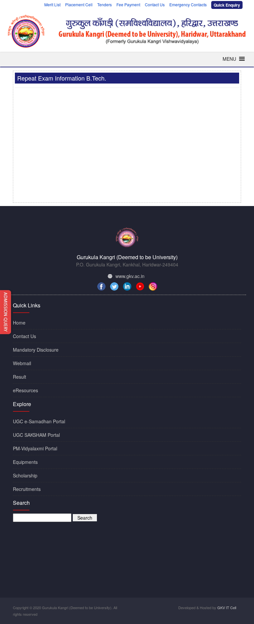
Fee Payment (128, 4)
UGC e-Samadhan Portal (39, 421)
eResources (25, 390)
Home (19, 322)
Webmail (22, 363)
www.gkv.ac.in (130, 276)
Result (19, 376)
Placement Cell (79, 4)
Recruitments (27, 489)
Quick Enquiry (226, 5)
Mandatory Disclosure (36, 349)
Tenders (104, 4)
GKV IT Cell (226, 607)
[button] (229, 58)
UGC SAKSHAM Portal (36, 435)
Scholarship (25, 475)
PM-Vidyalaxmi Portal (35, 448)
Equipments (25, 462)
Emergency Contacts (188, 4)
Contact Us (155, 4)
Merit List (52, 4)
